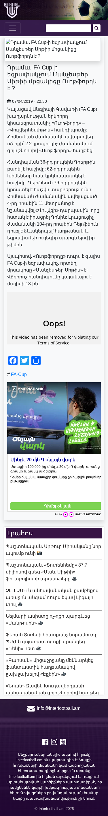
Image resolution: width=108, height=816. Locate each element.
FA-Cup (19, 374)
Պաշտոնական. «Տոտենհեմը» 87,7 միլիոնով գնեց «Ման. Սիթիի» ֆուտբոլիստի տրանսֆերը (46, 572)
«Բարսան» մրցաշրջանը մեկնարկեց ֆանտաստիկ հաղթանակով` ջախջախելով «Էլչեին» (50, 667)
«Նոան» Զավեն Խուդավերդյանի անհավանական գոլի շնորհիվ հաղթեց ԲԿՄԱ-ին (52, 692)
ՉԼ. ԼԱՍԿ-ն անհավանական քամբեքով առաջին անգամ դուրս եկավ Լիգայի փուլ (52, 597)
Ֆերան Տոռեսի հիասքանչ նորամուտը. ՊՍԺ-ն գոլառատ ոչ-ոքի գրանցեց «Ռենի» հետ (52, 641)
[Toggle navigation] (13, 28)
